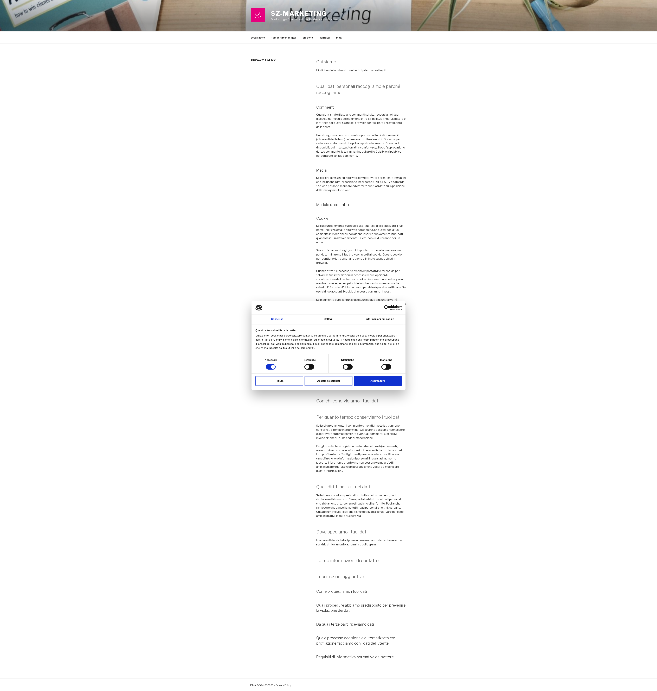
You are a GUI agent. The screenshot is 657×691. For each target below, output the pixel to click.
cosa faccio (258, 37)
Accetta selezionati (328, 380)
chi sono (308, 37)
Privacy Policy (283, 685)
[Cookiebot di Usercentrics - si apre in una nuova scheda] (387, 307)
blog (339, 37)
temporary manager (283, 37)
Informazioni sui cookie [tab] (380, 319)
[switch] (309, 367)
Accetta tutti (377, 380)
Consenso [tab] (277, 319)
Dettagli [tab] (328, 319)
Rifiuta (279, 380)
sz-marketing (299, 13)
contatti (324, 37)
